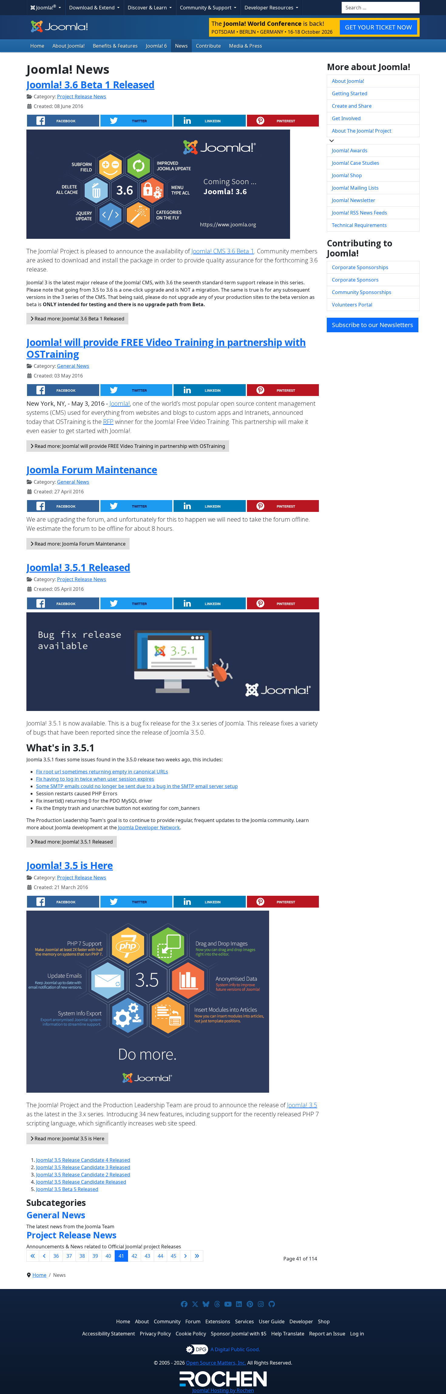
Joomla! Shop (347, 175)
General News (73, 366)
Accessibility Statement (108, 1333)
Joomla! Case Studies (355, 163)
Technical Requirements (359, 225)
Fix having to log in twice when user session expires (95, 779)
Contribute (208, 45)
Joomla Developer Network (149, 827)
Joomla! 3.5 (302, 1105)
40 (108, 1256)
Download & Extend (92, 7)
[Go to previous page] (44, 1256)
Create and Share (352, 106)
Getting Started (349, 93)
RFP (108, 422)
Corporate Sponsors (355, 279)
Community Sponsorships (361, 292)
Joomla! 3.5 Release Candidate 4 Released (83, 1160)
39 (95, 1256)
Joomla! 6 (156, 45)
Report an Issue (327, 1333)
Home (37, 45)
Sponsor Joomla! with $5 (238, 1333)
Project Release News (81, 96)
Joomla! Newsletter (353, 200)
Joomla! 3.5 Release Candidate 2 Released (83, 1174)
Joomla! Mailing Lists (355, 187)
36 (56, 1256)
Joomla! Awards (349, 150)
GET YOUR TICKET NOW (378, 27)
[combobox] (381, 7)
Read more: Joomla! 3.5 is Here (68, 1138)
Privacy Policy (155, 1333)
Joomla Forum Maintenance (91, 469)
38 (82, 1256)
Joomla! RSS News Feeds (359, 212)
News (181, 45)
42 (134, 1256)
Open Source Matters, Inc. (216, 1362)
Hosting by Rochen (223, 1390)
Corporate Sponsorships (360, 267)
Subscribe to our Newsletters (372, 325)
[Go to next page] (185, 1256)
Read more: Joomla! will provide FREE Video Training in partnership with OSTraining (129, 446)
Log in (357, 1333)
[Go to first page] (32, 1256)
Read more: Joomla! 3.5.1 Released (73, 841)
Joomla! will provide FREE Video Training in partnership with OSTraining (166, 348)
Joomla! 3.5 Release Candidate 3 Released (83, 1167)
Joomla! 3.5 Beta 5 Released (67, 1189)
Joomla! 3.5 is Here (69, 865)
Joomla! (120, 403)
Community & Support (206, 7)
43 (147, 1256)
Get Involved (346, 118)
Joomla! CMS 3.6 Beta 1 (222, 251)
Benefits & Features (115, 45)
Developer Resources (270, 7)
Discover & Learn (148, 7)
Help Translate (287, 1333)
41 (121, 1256)
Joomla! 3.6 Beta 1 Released (90, 84)
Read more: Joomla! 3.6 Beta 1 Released (78, 318)
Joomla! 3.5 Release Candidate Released (81, 1182)
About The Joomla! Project (361, 130)
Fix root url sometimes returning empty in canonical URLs (102, 771)
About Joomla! (68, 45)
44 (160, 1256)
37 (69, 1256)
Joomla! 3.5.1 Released (78, 567)
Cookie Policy (191, 1333)
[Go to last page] (197, 1256)
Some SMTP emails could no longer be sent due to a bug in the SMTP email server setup (137, 786)
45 (173, 1256)
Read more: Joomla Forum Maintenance (79, 543)
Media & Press (245, 45)
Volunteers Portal (352, 304)
